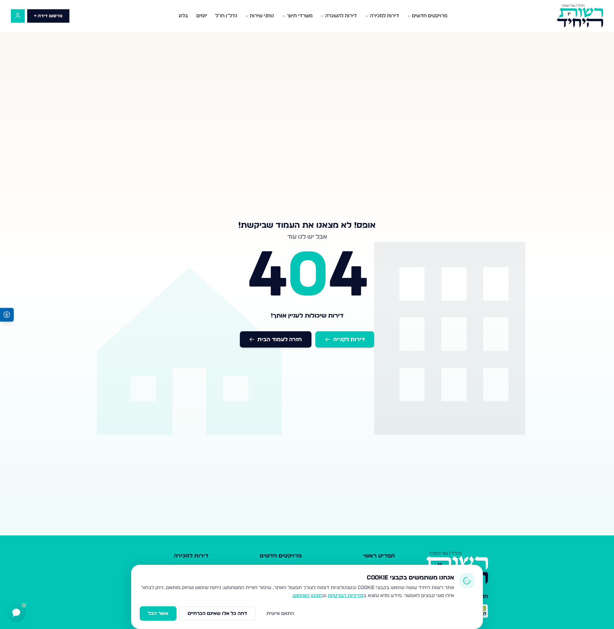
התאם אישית (280, 613)
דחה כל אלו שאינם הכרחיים (217, 613)
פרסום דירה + (48, 16)
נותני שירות (262, 15)
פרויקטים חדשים (429, 15)
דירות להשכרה (341, 15)
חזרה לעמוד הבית (279, 339)
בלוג (183, 15)
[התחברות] (18, 16)
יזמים (201, 15)
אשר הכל (158, 613)
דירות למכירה (384, 15)
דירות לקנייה (349, 339)
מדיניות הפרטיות (345, 595)
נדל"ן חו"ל (226, 15)
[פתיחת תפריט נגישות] (7, 314)
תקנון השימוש (307, 595)
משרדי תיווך (299, 15)
